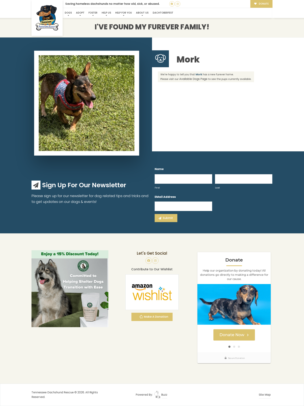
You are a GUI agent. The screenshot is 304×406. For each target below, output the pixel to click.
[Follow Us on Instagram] (177, 4)
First (157, 187)
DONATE (263, 3)
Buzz (163, 395)
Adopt (80, 12)
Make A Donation (155, 317)
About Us (142, 12)
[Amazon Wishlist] (152, 292)
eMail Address (165, 197)
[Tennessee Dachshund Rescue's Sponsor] (69, 289)
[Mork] (86, 103)
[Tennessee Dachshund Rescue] (47, 18)
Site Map (265, 395)
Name (159, 169)
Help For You (123, 12)
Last (217, 187)
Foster (92, 12)
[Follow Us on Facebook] (172, 4)
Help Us (106, 12)
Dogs (68, 12)
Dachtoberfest (163, 12)
